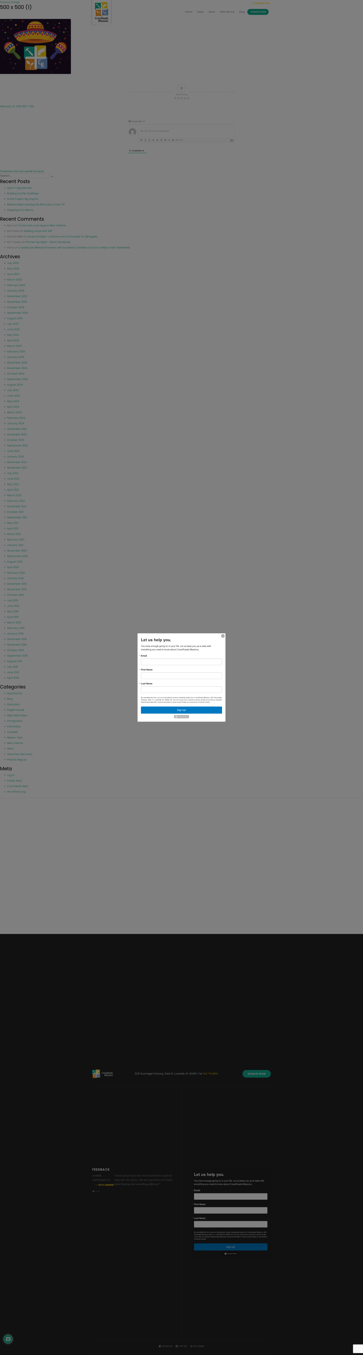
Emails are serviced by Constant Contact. (196, 702)
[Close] (223, 636)
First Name (147, 669)
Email (144, 656)
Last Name (146, 683)
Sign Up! (181, 710)
